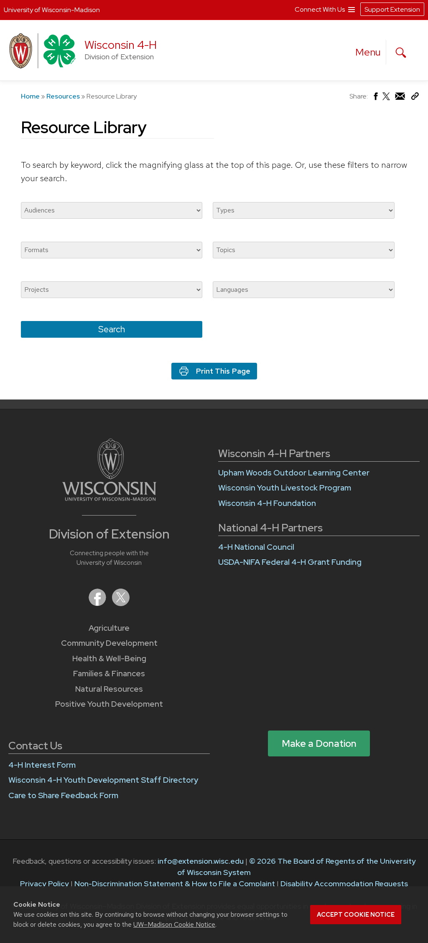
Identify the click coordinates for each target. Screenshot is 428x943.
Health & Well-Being (109, 658)
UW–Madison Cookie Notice (174, 924)
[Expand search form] (400, 52)
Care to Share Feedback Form (63, 795)
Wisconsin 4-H (120, 45)
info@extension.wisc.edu (201, 861)
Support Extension (392, 9)
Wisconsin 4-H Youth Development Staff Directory (103, 780)
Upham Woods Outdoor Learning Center (293, 473)
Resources (63, 96)
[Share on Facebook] (375, 98)
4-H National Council (256, 547)
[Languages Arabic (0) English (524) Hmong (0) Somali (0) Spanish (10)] (303, 289)
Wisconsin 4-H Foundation (267, 503)
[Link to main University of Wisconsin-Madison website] (109, 498)
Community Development (109, 643)
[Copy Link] (415, 98)
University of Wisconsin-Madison (52, 9)
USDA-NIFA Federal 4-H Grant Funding (290, 562)
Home (30, 96)
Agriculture (109, 628)
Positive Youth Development (109, 704)
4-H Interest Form (42, 765)
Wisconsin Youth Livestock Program (284, 488)
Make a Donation (319, 743)
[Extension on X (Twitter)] (121, 603)
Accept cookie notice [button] (356, 914)
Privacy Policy (44, 883)
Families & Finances (109, 673)
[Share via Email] (400, 98)
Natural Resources (109, 689)
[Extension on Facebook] (98, 603)
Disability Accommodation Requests (344, 883)
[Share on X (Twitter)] (386, 99)
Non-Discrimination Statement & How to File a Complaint (174, 883)
